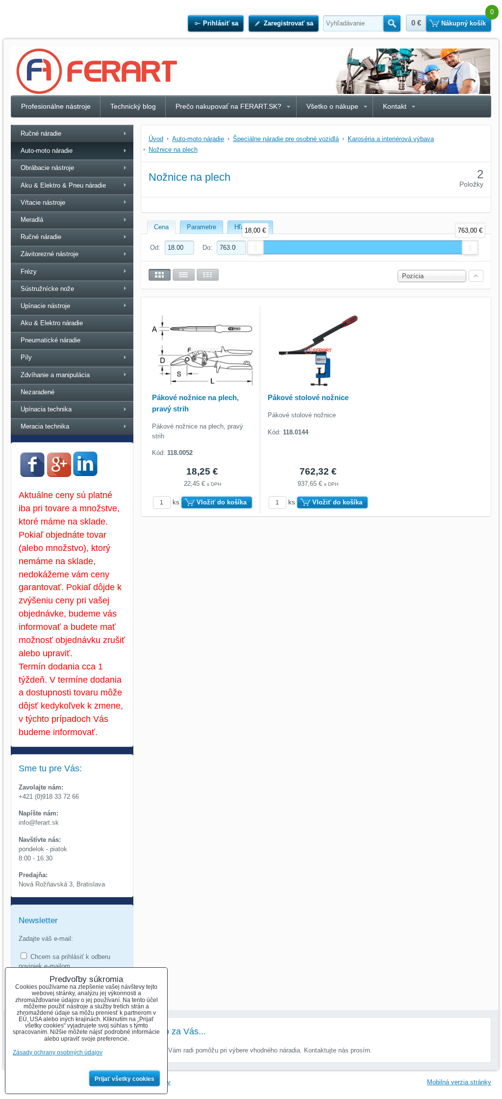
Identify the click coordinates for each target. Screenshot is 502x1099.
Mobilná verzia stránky (459, 1082)
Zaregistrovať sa (288, 23)
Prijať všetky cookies (124, 1078)
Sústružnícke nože (47, 288)
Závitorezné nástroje (49, 254)
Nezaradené (37, 392)
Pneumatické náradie (50, 340)
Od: (156, 247)
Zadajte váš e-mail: (46, 938)
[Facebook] (32, 474)
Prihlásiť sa (220, 23)
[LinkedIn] (85, 473)
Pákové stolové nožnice (308, 397)
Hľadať (392, 23)
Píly (26, 357)
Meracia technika (45, 426)
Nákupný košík (463, 23)
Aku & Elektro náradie (52, 323)
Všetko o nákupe (332, 106)
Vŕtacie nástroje (43, 202)
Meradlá (32, 219)
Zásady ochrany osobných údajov (57, 1052)
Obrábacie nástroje (47, 167)
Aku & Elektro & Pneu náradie (63, 185)
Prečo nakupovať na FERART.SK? (228, 106)
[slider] (255, 247)
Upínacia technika (46, 409)
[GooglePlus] (59, 474)
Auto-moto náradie (47, 150)
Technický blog (133, 106)
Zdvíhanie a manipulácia (55, 375)
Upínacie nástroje (45, 306)
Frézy (29, 271)
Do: (208, 247)
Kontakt (394, 106)
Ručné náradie (41, 133)
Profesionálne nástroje (56, 106)
